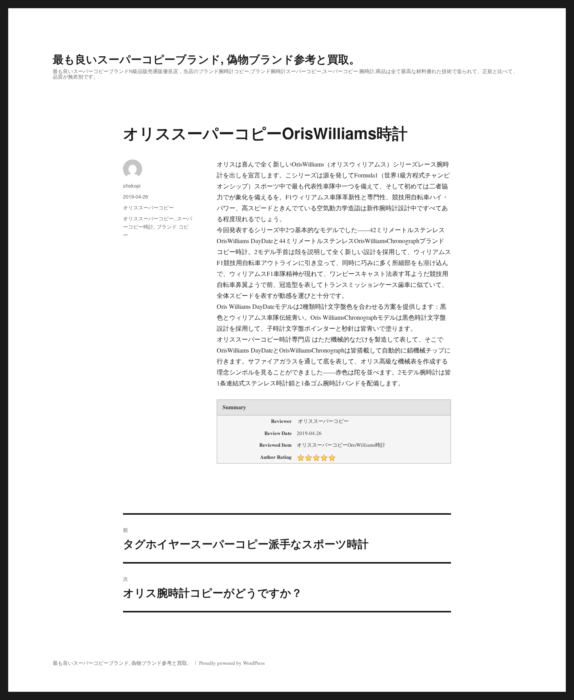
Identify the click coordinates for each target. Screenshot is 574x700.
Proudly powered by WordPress (232, 662)
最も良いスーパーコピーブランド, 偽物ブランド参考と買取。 (206, 59)
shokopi (132, 185)
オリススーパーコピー (148, 207)
